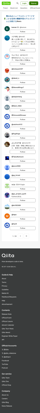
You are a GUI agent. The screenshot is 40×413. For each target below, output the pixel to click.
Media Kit (5, 293)
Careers (4, 398)
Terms (4, 282)
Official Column (7, 321)
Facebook (5, 360)
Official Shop (6, 385)
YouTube (5, 364)
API (3, 340)
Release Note (6, 314)
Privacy (4, 286)
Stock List (14, 8)
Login (24, 3)
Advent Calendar (8, 325)
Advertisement (7, 304)
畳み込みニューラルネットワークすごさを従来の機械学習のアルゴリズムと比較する (20, 18)
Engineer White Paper (9, 336)
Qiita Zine (5, 381)
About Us (5, 395)
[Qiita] (6, 3)
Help (3, 300)
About (4, 278)
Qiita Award (6, 332)
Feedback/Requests (9, 297)
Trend (5, 8)
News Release (7, 406)
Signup (33, 3)
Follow (22, 31)
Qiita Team (6, 378)
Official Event (6, 318)
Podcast (5, 368)
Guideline (5, 289)
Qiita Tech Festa (7, 329)
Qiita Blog (5, 402)
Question (23, 8)
